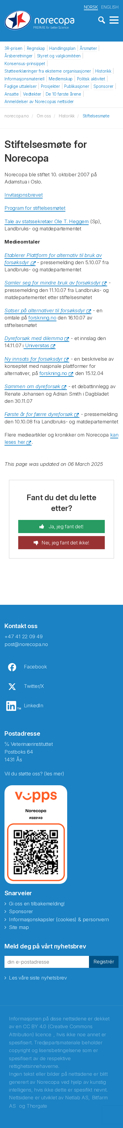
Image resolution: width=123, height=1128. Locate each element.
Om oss (44, 116)
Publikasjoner (76, 86)
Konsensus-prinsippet (24, 63)
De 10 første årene (63, 94)
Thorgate (37, 1106)
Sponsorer (103, 86)
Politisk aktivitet (91, 78)
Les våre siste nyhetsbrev (38, 978)
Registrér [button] (103, 962)
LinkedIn (33, 705)
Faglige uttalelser (20, 86)
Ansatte (11, 94)
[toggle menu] (114, 20)
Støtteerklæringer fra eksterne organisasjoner (47, 71)
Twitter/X (34, 686)
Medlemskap (61, 78)
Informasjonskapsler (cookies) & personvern (59, 919)
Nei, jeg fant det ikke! (65, 543)
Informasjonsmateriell (24, 78)
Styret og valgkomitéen (59, 55)
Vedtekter (32, 94)
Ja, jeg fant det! (65, 526)
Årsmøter (88, 48)
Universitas (36, 345)
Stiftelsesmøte (96, 116)
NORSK (91, 7)
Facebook (35, 667)
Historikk (103, 71)
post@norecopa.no (26, 644)
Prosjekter (50, 86)
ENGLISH (110, 7)
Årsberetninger (18, 55)
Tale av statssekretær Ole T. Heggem (46, 221)
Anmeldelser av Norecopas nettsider (39, 101)
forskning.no (42, 318)
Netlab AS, (77, 1098)
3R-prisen (13, 48)
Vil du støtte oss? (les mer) (34, 774)
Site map (19, 927)
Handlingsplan (62, 48)
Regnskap (36, 48)
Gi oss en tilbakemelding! (37, 904)
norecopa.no (16, 116)
